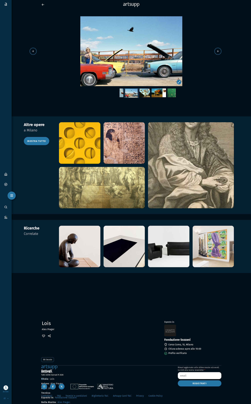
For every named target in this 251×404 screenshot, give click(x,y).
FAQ (59, 395)
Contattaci (46, 395)
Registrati (200, 383)
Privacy (140, 395)
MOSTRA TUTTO (36, 141)
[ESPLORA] (6, 184)
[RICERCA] (6, 207)
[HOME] (6, 174)
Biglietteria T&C (100, 395)
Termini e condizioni (76, 395)
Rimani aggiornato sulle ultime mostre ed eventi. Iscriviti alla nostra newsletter (198, 368)
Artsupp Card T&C (122, 395)
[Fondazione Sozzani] (192, 330)
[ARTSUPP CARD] (6, 217)
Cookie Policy (155, 395)
